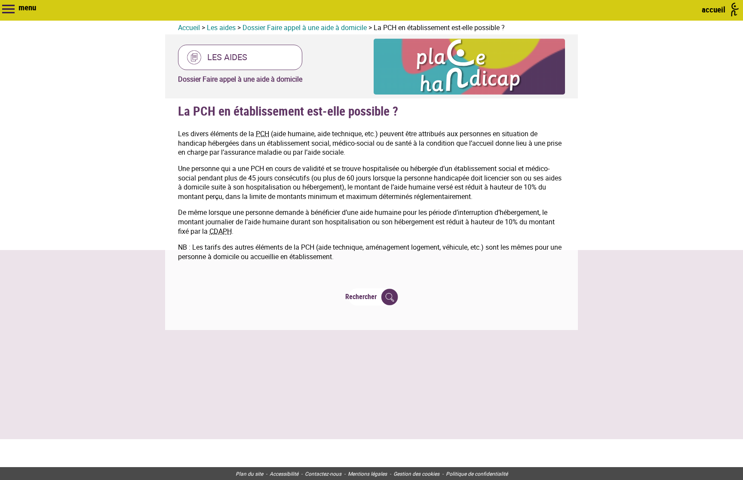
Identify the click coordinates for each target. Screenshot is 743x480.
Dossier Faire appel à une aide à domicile (305, 27)
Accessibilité (284, 473)
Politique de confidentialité (477, 473)
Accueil (189, 27)
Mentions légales (367, 473)
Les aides (221, 27)
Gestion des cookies (416, 473)
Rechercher (362, 296)
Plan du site (249, 473)
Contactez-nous (323, 473)
